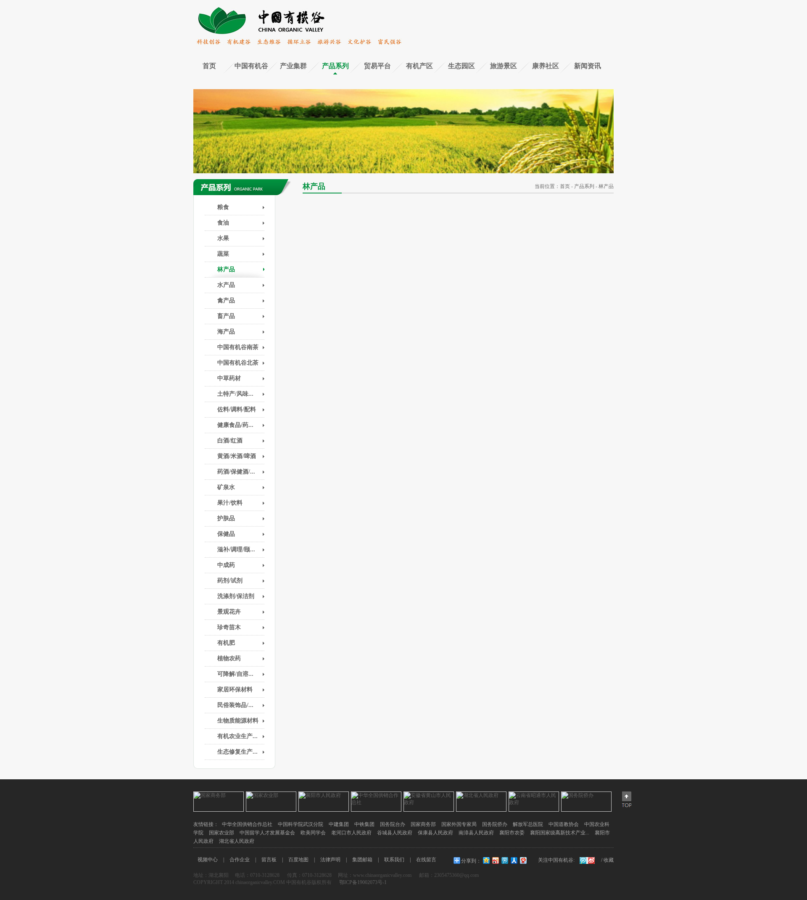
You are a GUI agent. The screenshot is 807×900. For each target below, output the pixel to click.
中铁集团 (364, 824)
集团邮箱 (362, 860)
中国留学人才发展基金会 (267, 833)
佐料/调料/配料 (236, 409)
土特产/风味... (235, 394)
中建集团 (339, 824)
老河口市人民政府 (351, 833)
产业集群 (293, 65)
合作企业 (239, 860)
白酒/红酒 (230, 440)
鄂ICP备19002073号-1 (362, 882)
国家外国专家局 (459, 824)
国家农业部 (221, 833)
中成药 (226, 565)
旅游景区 (503, 65)
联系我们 (394, 860)
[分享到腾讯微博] (504, 860)
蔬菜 (223, 254)
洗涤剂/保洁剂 (235, 596)
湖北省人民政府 (236, 841)
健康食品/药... (235, 425)
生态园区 (461, 65)
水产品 (226, 285)
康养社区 (545, 65)
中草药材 (229, 378)
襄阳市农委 (512, 833)
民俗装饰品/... (235, 705)
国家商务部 (423, 824)
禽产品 (226, 300)
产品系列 (335, 65)
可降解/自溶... (235, 674)
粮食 (223, 207)
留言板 (269, 860)
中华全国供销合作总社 (247, 824)
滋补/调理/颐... (236, 549)
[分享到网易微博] (522, 860)
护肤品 (226, 518)
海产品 (226, 331)
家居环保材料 (235, 689)
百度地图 (298, 860)
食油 (223, 223)
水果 (223, 238)
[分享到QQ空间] (486, 860)
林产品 (226, 269)
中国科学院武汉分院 (300, 824)
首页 (209, 65)
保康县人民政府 (435, 833)
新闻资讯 (587, 65)
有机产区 (419, 65)
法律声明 (330, 860)
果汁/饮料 (230, 503)
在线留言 (426, 860)
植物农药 (229, 658)
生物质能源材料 (237, 720)
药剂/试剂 (230, 580)
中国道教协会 (564, 824)
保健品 (226, 534)
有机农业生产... (237, 736)
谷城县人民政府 (394, 833)
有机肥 (226, 643)
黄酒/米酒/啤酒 (236, 456)
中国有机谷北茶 (237, 363)
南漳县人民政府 (476, 833)
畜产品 (226, 316)
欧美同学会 (313, 833)
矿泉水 (226, 487)
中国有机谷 (251, 65)
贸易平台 (377, 65)
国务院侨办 (494, 824)
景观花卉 (229, 612)
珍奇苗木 (229, 627)
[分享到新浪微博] (495, 860)
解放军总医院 (528, 824)
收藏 (609, 860)
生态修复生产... (237, 752)
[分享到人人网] (513, 860)
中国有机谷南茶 (237, 347)
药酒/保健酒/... (236, 472)
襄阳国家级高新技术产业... (559, 833)
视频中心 (208, 860)
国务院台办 (392, 824)
